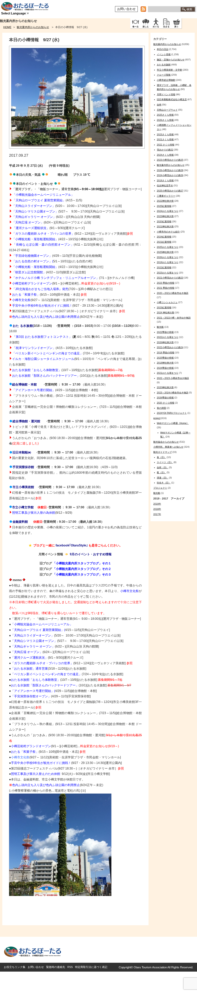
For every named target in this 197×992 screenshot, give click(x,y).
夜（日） (161, 472)
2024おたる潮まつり (167, 211)
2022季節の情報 (165, 332)
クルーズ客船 (164, 75)
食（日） (161, 457)
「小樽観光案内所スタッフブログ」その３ (82, 574)
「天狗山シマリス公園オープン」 (34, 640)
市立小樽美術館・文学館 (169, 70)
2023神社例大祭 (165, 216)
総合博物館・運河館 (26, 421)
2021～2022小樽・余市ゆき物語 (174, 317)
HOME (7, 27)
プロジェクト (160, 488)
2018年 (157, 509)
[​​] (11, 325)
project (156, 418)
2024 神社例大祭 (165, 312)
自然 (159, 104)
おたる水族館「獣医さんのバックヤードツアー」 (46, 375)
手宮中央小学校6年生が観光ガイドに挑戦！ (42, 305)
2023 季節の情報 (165, 283)
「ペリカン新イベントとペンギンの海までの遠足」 (47, 353)
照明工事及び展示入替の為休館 (33, 512)
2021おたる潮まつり (167, 373)
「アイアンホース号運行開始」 (32, 691)
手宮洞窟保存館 (23, 467)
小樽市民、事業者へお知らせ (168, 447)
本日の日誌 (162, 49)
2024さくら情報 (165, 155)
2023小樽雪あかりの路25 (170, 160)
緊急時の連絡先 (55, 967)
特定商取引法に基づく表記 (91, 967)
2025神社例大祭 (165, 252)
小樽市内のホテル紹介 (168, 231)
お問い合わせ (126, 9)
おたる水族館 (164, 64)
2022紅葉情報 (164, 267)
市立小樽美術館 (23, 487)
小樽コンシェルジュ (167, 302)
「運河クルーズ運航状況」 (31, 228)
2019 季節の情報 (165, 352)
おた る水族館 (23, 325)
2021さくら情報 (165, 139)
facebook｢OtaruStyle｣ (72, 545)
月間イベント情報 (166, 94)
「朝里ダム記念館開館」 (29, 272)
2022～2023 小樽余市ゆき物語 (173, 378)
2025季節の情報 (165, 357)
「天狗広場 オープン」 (28, 222)
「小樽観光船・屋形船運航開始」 (35, 239)
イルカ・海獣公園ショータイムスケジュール (43, 358)
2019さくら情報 (165, 180)
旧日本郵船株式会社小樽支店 (172, 99)
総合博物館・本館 (24, 384)
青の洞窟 (161, 408)
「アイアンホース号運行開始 (32, 390)
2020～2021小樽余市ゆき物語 (172, 293)
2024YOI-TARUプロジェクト (172, 413)
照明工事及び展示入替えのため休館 (36, 773)
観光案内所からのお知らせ (33, 27)
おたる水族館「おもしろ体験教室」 (36, 370)
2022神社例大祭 (165, 201)
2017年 (157, 514)
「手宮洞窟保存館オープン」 (31, 696)
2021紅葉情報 (164, 242)
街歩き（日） (164, 482)
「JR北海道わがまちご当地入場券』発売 (40, 289)
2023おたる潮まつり (167, 272)
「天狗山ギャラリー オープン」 (34, 216)
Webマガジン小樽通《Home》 (173, 423)
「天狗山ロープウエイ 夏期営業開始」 (37, 630)
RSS (70, 967)
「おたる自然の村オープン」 (32, 261)
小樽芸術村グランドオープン (32, 283)
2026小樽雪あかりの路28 (170, 170)
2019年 (157, 504)
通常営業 (67, 189)
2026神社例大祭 (165, 342)
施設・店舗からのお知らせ (170, 59)
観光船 (160, 327)
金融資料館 (20, 521)
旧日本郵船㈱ (22, 452)
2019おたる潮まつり (167, 262)
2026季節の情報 (165, 397)
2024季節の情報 (165, 368)
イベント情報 (164, 54)
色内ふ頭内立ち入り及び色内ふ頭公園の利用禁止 (46, 316)
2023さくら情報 (165, 134)
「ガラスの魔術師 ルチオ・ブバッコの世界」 (43, 233)
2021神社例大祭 (165, 226)
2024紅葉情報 (164, 236)
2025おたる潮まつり (167, 247)
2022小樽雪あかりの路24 (170, 347)
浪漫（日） (162, 477)
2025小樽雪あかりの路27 (170, 190)
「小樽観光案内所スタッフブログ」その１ (82, 563)
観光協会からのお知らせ (166, 442)
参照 (130, 233)
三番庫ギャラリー (166, 196)
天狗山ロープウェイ (167, 110)
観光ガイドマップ (162, 452)
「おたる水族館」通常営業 (29, 668)
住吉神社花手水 (165, 185)
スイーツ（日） (165, 462)
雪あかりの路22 (165, 149)
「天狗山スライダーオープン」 (32, 635)
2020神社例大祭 (165, 387)
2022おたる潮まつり (167, 337)
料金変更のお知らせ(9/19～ (100, 283)
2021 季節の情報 (165, 288)
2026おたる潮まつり (167, 257)
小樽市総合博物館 (166, 80)
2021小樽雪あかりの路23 (170, 277)
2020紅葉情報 (164, 221)
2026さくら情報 (165, 120)
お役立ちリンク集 (14, 967)
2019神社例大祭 (165, 362)
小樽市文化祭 (21, 300)
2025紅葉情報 (164, 206)
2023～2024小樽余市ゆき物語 (172, 392)
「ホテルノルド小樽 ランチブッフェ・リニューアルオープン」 (55, 277)
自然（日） (162, 467)
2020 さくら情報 (165, 402)
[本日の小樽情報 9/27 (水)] (77, 147)
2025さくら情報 (165, 115)
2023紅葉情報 (164, 307)
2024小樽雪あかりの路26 (170, 175)
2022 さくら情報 (165, 144)
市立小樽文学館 (23, 507)
